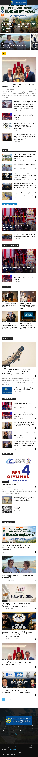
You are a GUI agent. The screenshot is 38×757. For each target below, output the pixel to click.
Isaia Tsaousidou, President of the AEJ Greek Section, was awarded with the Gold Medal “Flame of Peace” (9, 326)
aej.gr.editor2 (17, 179)
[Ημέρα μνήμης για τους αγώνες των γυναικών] (7, 509)
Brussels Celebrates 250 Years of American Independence (18, 226)
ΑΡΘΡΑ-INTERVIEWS (6, 21)
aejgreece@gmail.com (15, 734)
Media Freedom (5, 366)
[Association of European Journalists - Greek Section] (19, 720)
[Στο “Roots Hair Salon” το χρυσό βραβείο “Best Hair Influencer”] (10, 296)
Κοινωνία (4, 81)
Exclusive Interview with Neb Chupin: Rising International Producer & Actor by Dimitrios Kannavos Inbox (25, 175)
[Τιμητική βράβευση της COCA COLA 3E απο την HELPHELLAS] (19, 69)
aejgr (3, 89)
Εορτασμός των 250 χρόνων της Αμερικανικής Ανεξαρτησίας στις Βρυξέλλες (23, 115)
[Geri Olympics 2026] (19, 470)
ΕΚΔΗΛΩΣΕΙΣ (5, 301)
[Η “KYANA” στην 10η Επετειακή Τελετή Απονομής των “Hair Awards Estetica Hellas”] (28, 296)
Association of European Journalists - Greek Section (16, 746)
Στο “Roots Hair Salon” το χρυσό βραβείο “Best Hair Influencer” (9, 305)
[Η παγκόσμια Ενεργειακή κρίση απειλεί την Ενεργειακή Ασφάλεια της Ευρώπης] (7, 196)
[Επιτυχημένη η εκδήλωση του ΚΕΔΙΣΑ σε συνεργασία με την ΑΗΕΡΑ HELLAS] (7, 237)
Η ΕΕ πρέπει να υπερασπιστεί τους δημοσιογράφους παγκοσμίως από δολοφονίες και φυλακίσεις (16, 371)
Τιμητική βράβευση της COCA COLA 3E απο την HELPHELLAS (18, 86)
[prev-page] (3, 145)
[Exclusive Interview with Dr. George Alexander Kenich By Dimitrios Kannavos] (7, 186)
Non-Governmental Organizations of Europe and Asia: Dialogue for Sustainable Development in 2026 (24, 498)
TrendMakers (12, 749)
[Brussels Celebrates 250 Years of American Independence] (19, 219)
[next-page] (6, 145)
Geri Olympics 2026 (10, 485)
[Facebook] (19, 737)
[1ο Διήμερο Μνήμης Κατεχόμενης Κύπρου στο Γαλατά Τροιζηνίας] (19, 593)
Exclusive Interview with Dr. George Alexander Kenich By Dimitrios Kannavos (18, 691)
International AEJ (6, 321)
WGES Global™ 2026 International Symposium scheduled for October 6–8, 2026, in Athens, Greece (27, 326)
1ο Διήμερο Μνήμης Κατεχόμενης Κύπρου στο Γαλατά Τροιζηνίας (16, 605)
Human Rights (5, 481)
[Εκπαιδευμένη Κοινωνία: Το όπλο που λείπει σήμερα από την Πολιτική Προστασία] (19, 19)
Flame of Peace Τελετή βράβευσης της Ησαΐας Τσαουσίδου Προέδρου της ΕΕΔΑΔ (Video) (24, 433)
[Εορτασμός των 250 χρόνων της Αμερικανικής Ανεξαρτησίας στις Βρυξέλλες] (7, 116)
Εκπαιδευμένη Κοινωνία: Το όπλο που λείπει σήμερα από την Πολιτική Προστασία (24, 156)
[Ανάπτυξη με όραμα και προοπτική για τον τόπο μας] (15, 42)
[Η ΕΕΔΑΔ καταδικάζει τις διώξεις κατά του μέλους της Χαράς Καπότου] (7, 390)
